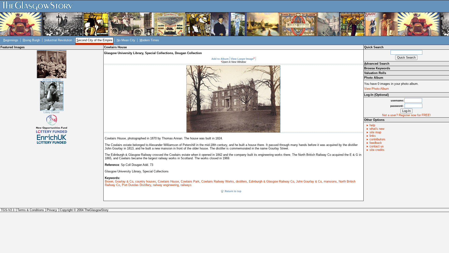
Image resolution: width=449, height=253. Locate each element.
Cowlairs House (168, 181)
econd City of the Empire (94, 40)
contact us (376, 146)
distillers (241, 181)
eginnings (10, 40)
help (372, 125)
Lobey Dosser (51, 112)
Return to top (233, 191)
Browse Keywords (377, 68)
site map (375, 132)
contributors (377, 139)
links (372, 136)
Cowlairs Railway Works (217, 181)
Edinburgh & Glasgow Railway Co (271, 181)
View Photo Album (376, 88)
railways (186, 185)
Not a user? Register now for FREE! (406, 115)
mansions (330, 181)
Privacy (52, 210)
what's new (376, 128)
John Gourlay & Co (309, 181)
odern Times (149, 40)
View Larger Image (242, 58)
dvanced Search (376, 63)
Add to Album (220, 58)
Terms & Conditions (30, 210)
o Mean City (126, 40)
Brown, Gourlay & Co (119, 181)
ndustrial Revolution (58, 40)
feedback (375, 143)
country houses (145, 181)
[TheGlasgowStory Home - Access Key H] (39, 6)
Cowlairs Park (190, 181)
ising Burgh (31, 40)
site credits (376, 150)
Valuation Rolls (375, 73)
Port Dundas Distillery (136, 185)
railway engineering (166, 185)
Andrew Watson (52, 79)
